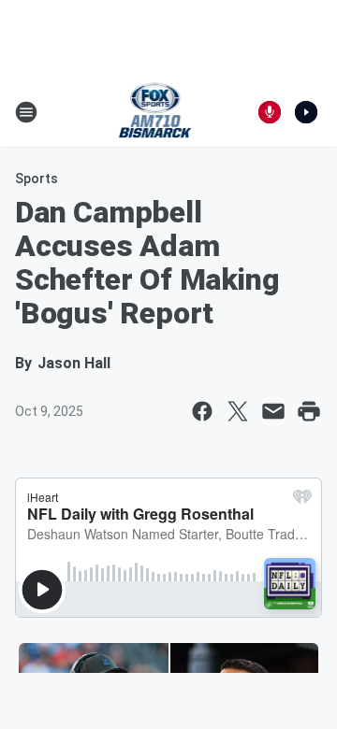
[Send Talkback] (269, 112)
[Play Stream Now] (306, 112)
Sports (36, 178)
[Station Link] (155, 112)
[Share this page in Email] (273, 411)
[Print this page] (309, 411)
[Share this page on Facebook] (202, 411)
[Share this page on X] (238, 411)
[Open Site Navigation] (26, 112)
